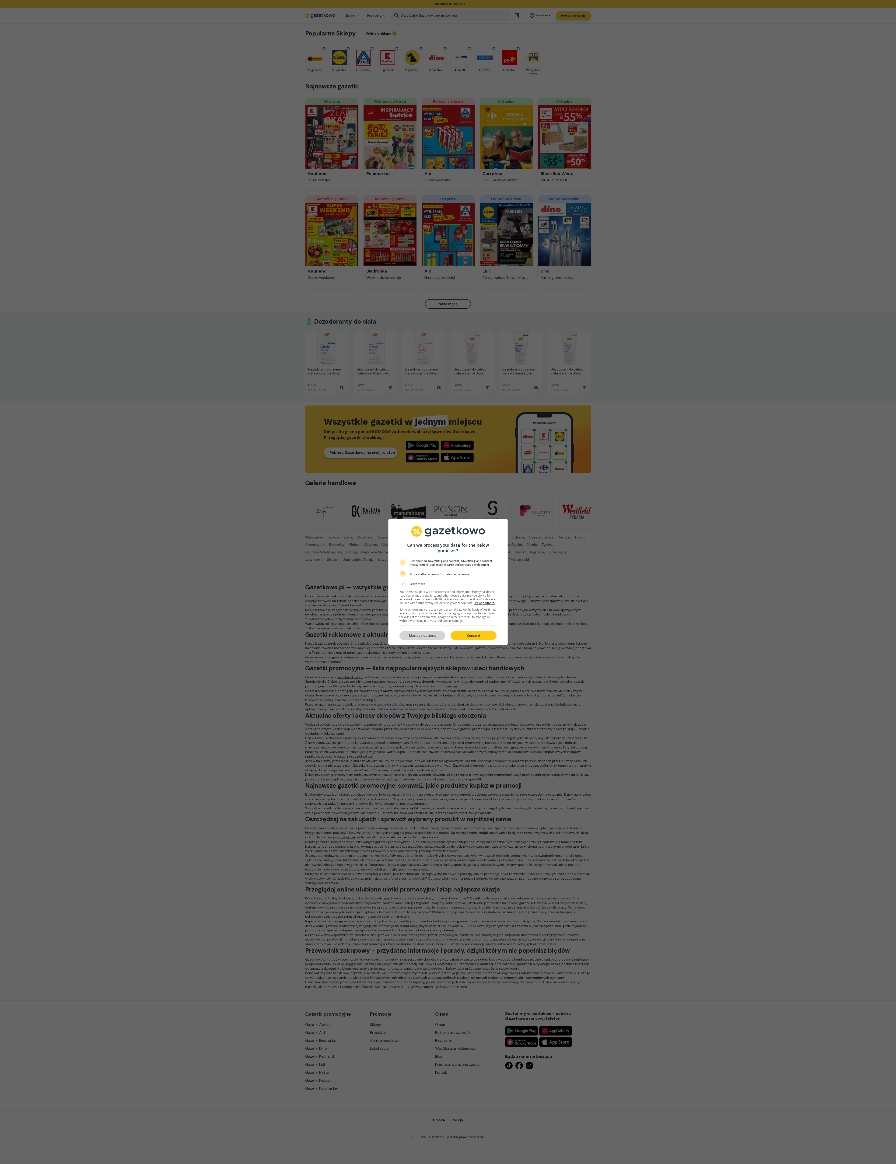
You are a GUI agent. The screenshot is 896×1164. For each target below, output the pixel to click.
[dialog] (448, 582)
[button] (448, 584)
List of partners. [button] (484, 603)
